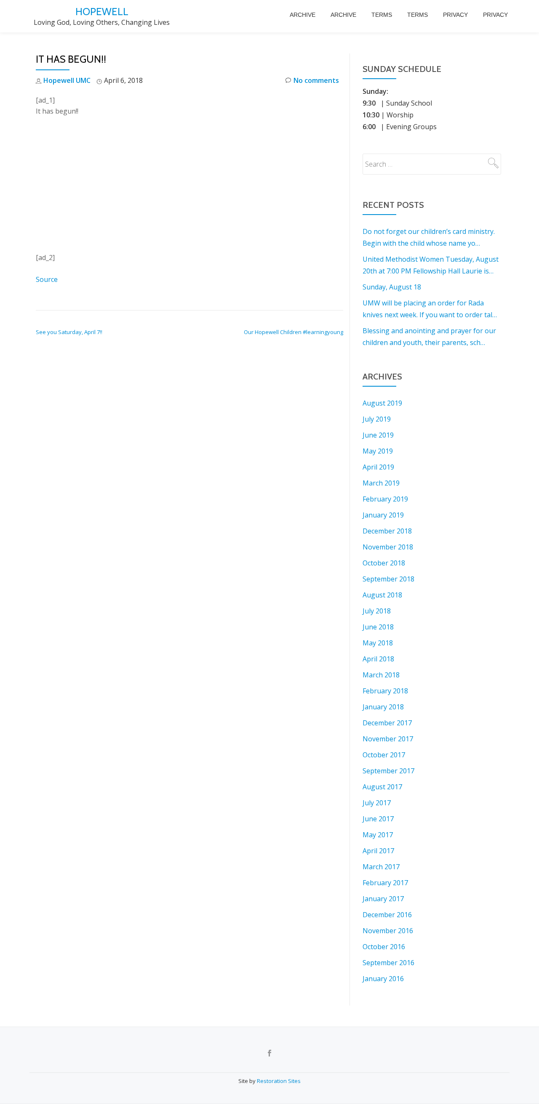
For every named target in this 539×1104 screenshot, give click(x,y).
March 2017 (381, 866)
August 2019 (382, 403)
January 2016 (383, 978)
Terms (381, 14)
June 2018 (378, 627)
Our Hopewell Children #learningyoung (293, 332)
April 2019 (378, 467)
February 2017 (385, 882)
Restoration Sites (279, 1081)
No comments (316, 80)
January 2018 (383, 706)
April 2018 (378, 658)
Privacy (455, 14)
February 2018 (385, 690)
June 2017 (378, 818)
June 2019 (378, 435)
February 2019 (385, 499)
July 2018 (377, 611)
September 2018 (388, 579)
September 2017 (388, 770)
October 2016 (384, 946)
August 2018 (382, 595)
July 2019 (377, 419)
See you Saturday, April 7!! (69, 332)
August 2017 (382, 786)
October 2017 (384, 754)
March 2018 (381, 674)
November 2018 (388, 547)
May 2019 (378, 451)
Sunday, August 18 (392, 287)
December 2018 (387, 531)
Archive (302, 14)
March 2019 (381, 483)
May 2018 (378, 643)
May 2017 (378, 834)
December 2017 (387, 722)
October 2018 (384, 563)
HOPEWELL (101, 11)
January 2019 (383, 515)
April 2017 (378, 850)
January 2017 (383, 898)
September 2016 (388, 962)
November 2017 (388, 738)
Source (47, 279)
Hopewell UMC (67, 80)
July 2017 (377, 802)
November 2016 (388, 930)
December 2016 (387, 914)
